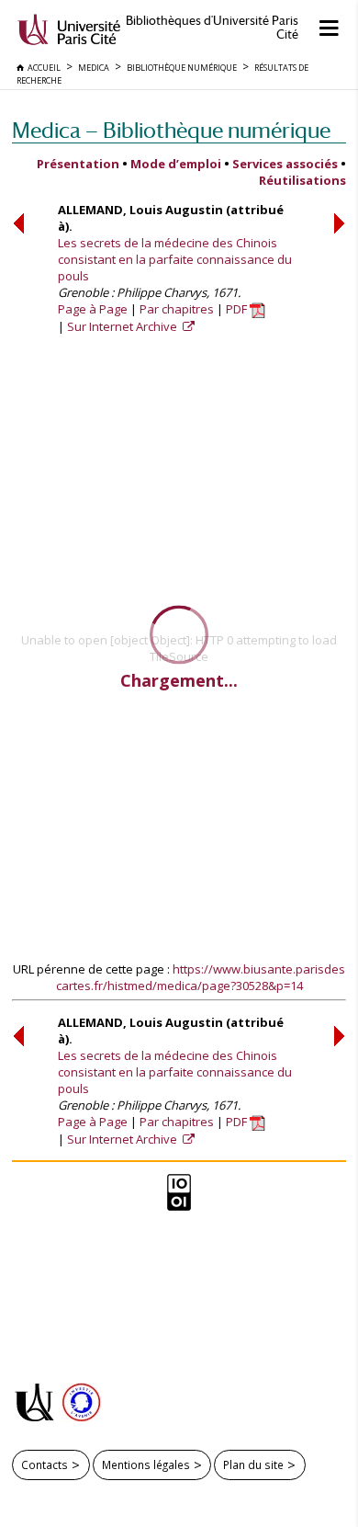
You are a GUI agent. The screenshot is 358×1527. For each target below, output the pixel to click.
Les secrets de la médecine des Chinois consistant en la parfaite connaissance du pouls (175, 259)
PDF (238, 309)
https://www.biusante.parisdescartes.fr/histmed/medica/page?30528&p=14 (201, 977)
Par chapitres (177, 309)
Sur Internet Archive (123, 326)
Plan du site (253, 1464)
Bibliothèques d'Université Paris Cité (212, 27)
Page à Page (93, 309)
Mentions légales (146, 1464)
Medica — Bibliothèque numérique (171, 130)
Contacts (44, 1464)
